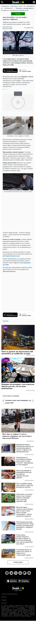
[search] (2, 2)
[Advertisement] (18, 212)
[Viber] (16, 573)
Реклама (4, 597)
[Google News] (20, 573)
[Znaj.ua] (18, 2)
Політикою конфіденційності (25, 8)
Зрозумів (18, 13)
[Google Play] (24, 581)
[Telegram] (11, 573)
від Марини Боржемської (11, 256)
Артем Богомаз (7, 27)
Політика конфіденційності (9, 594)
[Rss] (7, 573)
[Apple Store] (12, 581)
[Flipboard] (24, 573)
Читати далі (18, 562)
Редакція (4, 600)
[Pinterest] (29, 573)
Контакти (4, 603)
